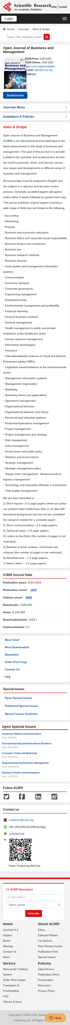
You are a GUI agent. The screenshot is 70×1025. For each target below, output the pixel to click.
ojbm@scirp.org (43, 70)
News (6, 957)
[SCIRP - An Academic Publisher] (27, 6)
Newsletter (12, 654)
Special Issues (47, 957)
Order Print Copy (16, 662)
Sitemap (8, 946)
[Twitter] (6, 796)
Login (9, 19)
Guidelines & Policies (18, 116)
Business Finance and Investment (20, 772)
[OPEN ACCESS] (59, 6)
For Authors (45, 940)
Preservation (45, 979)
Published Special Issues (21, 705)
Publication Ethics (49, 974)
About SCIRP (49, 924)
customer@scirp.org (21, 819)
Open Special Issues (18, 697)
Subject (7, 935)
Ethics (41, 929)
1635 (33, 589)
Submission (15, 95)
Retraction (44, 985)
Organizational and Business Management (25, 763)
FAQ (7, 676)
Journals (23, 29)
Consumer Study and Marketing (19, 753)
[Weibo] (54, 796)
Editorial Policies (48, 935)
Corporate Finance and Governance (21, 733)
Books (6, 940)
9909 (29, 597)
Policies (44, 963)
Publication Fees (48, 951)
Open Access (46, 969)
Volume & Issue (12, 1001)
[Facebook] (22, 796)
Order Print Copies (14, 979)
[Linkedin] (38, 796)
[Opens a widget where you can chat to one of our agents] (55, 1018)
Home (10, 29)
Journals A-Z (10, 929)
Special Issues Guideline (21, 713)
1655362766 (16, 833)
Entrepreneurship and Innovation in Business (27, 743)
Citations (30, 73)
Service (9, 963)
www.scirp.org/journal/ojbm (40, 66)
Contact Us (12, 669)
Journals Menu (14, 107)
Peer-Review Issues (50, 946)
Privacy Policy (46, 990)
